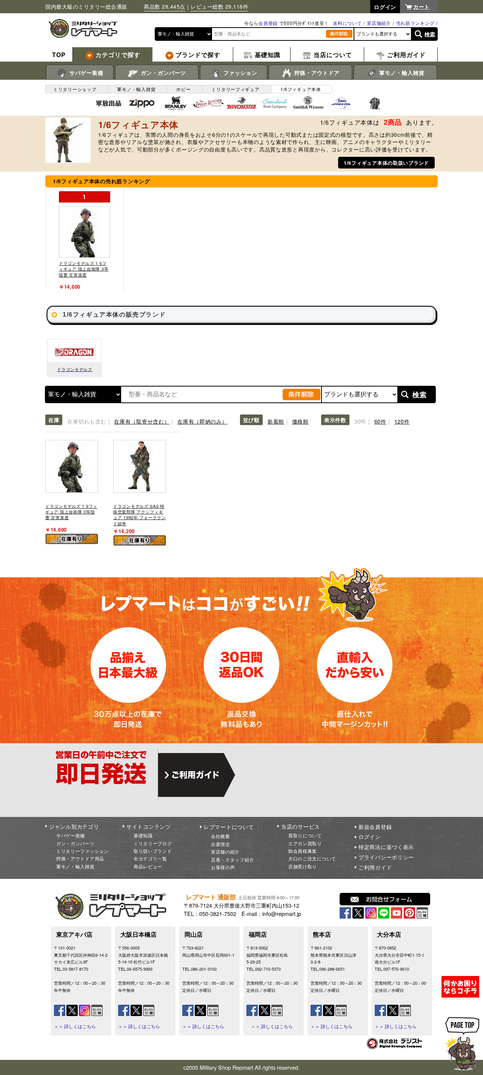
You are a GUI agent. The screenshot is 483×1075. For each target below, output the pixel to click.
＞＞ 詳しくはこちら (75, 1026)
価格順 (300, 421)
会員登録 (268, 23)
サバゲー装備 (85, 72)
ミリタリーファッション (82, 851)
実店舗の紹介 (225, 851)
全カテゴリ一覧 (150, 858)
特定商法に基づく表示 (386, 847)
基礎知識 (143, 835)
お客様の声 (223, 867)
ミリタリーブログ (153, 843)
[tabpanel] (84, 239)
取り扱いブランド (153, 851)
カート (421, 6)
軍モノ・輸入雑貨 (401, 72)
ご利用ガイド (375, 867)
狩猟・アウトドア (316, 72)
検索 (430, 34)
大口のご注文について (312, 858)
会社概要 (220, 836)
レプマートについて (229, 827)
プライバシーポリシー (386, 857)
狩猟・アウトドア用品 (80, 858)
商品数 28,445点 (164, 6)
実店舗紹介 (379, 23)
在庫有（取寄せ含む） (141, 421)
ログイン (369, 836)
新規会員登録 (375, 827)
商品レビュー (148, 866)
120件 (402, 421)
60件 (380, 421)
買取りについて (305, 835)
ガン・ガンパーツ (162, 72)
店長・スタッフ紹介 (232, 859)
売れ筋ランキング (415, 23)
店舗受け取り (302, 866)
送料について (347, 23)
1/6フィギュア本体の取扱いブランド (386, 162)
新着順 (276, 421)
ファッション (239, 72)
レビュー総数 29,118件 (219, 6)
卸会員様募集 (302, 851)
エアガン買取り (305, 843)
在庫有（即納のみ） (202, 421)
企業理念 (220, 844)
